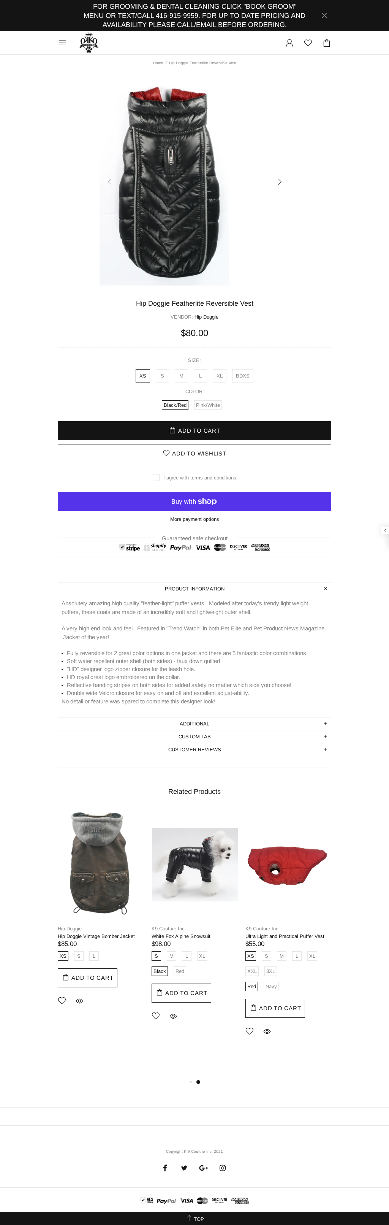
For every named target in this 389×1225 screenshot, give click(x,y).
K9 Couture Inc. (89, 43)
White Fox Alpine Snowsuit (181, 936)
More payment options (194, 519)
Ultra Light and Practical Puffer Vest (284, 936)
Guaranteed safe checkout (195, 538)
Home (158, 63)
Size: (194, 360)
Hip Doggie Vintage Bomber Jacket (96, 936)
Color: (194, 391)
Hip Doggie (70, 928)
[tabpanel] (101, 917)
